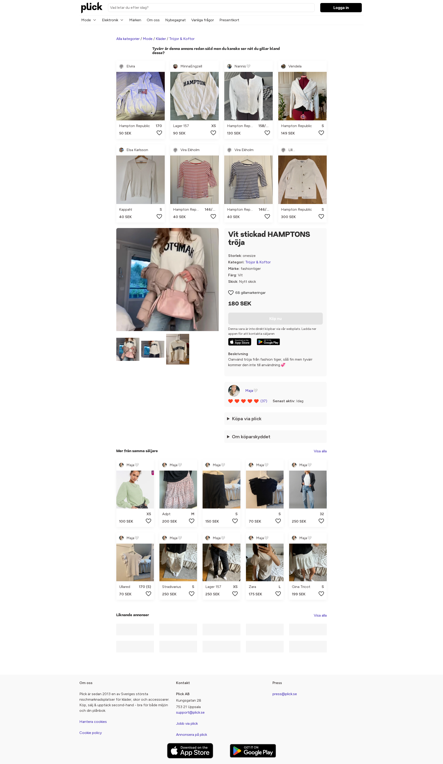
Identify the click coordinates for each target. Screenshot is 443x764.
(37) (263, 401)
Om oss (153, 20)
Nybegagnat (175, 20)
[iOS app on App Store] (239, 342)
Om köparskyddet (251, 436)
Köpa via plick (246, 418)
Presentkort (229, 20)
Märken (135, 20)
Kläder (161, 39)
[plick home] (91, 7)
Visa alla (320, 451)
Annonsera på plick (191, 734)
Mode (86, 20)
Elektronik (110, 20)
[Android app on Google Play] (268, 341)
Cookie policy (90, 733)
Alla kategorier (128, 39)
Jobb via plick (187, 723)
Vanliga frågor (202, 20)
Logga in (341, 7)
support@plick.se (190, 712)
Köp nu (275, 318)
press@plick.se (284, 694)
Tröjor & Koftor (182, 39)
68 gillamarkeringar (250, 292)
